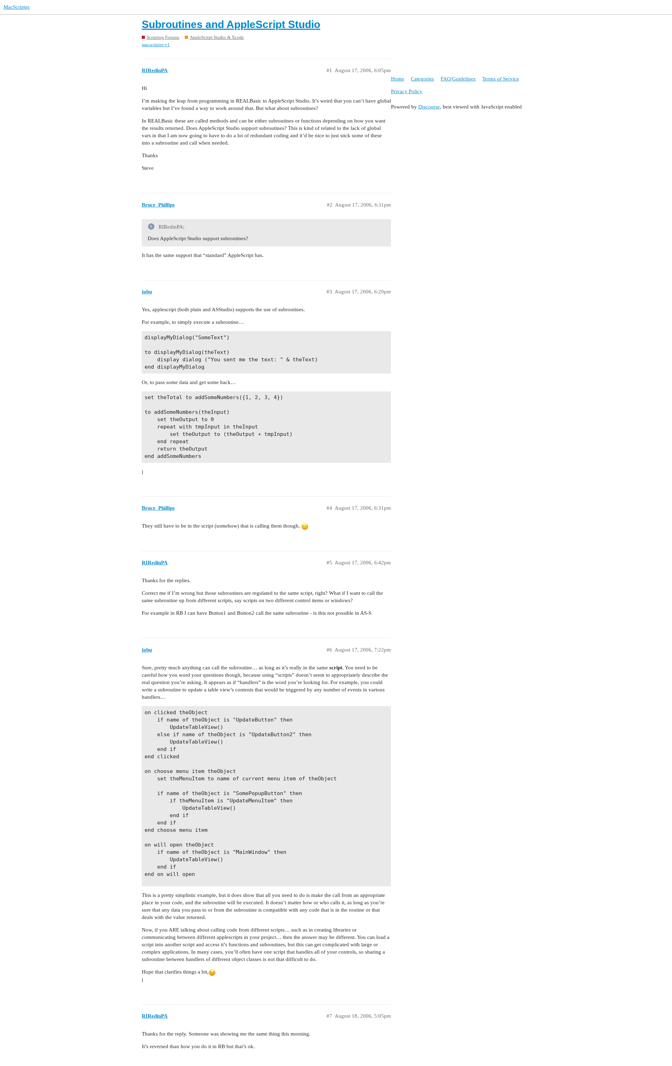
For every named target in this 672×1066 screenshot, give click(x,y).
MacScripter (17, 7)
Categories (422, 79)
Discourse (429, 107)
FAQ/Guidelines (458, 79)
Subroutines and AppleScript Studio (231, 24)
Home (397, 79)
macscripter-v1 (156, 44)
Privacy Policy (406, 91)
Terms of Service (500, 79)
